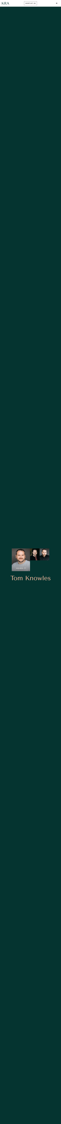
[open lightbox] (35, 554)
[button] (56, 3)
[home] (5, 3)
